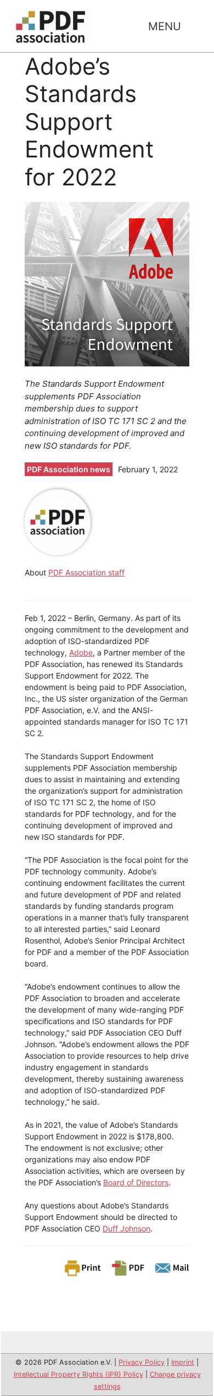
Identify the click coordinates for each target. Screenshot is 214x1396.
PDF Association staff (86, 572)
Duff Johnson (126, 1228)
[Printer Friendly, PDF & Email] (126, 1267)
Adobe (81, 652)
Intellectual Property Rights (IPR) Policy (78, 1374)
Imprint (182, 1362)
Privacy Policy (142, 1362)
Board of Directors (135, 1182)
